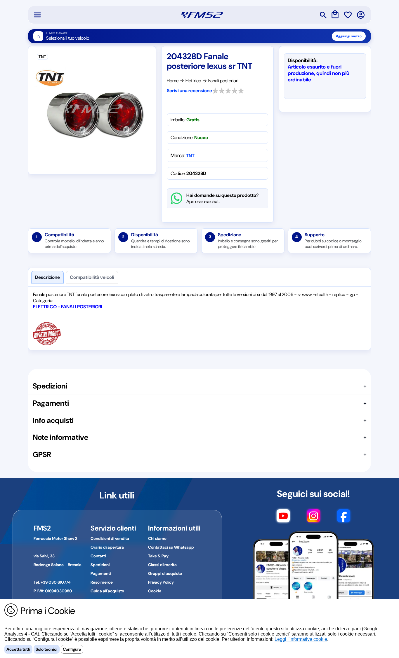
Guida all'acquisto (107, 591)
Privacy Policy (161, 582)
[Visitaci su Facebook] (344, 518)
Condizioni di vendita (110, 538)
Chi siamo (157, 538)
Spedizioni (100, 564)
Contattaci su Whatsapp (171, 547)
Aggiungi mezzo (349, 36)
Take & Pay (158, 556)
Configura (72, 649)
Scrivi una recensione (189, 91)
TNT (190, 156)
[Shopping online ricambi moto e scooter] (202, 15)
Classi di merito (162, 564)
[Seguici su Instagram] (313, 518)
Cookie (154, 591)
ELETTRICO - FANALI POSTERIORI (67, 307)
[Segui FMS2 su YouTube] (283, 518)
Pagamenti (101, 573)
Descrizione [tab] (47, 277)
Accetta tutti (18, 649)
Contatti (98, 556)
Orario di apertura (107, 547)
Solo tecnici (47, 649)
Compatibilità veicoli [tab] (92, 277)
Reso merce (102, 582)
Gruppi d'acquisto (165, 573)
